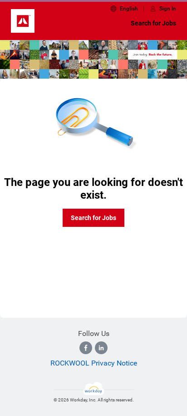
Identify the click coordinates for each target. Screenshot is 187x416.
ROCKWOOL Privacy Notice (93, 363)
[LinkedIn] (101, 347)
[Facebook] (85, 347)
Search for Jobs (153, 23)
